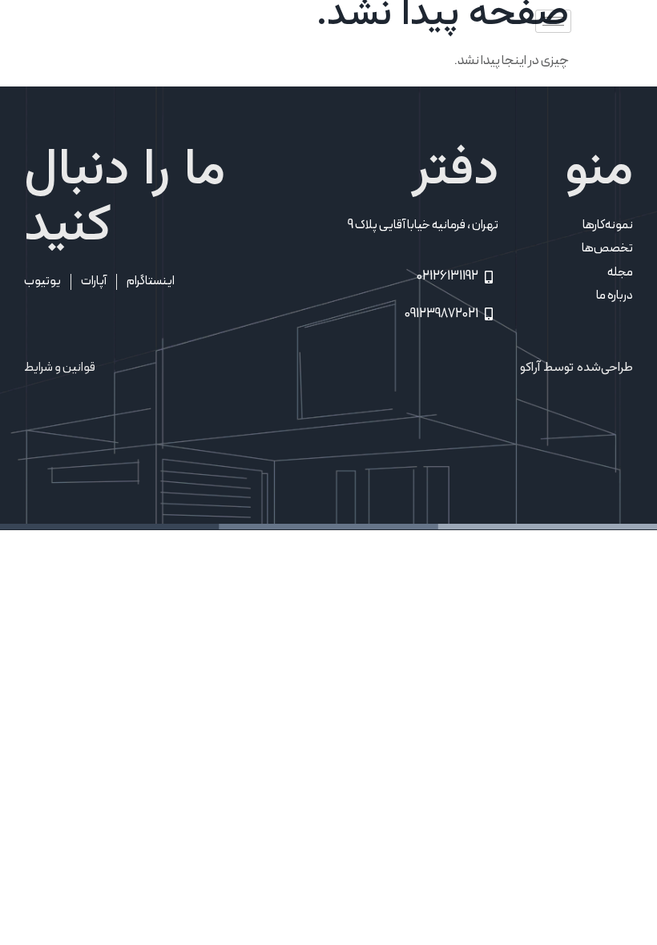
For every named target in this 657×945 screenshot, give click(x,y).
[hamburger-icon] (553, 21)
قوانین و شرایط (59, 367)
